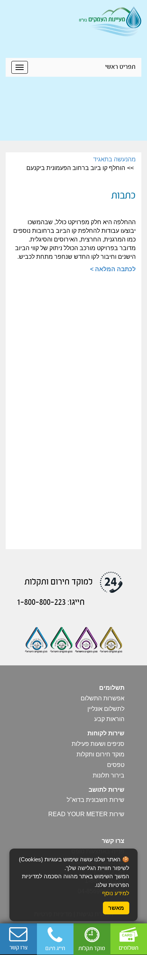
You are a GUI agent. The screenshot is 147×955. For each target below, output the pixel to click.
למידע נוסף (115, 893)
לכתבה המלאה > (113, 269)
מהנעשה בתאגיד (114, 159)
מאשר (116, 908)
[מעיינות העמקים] (110, 21)
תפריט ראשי (120, 67)
